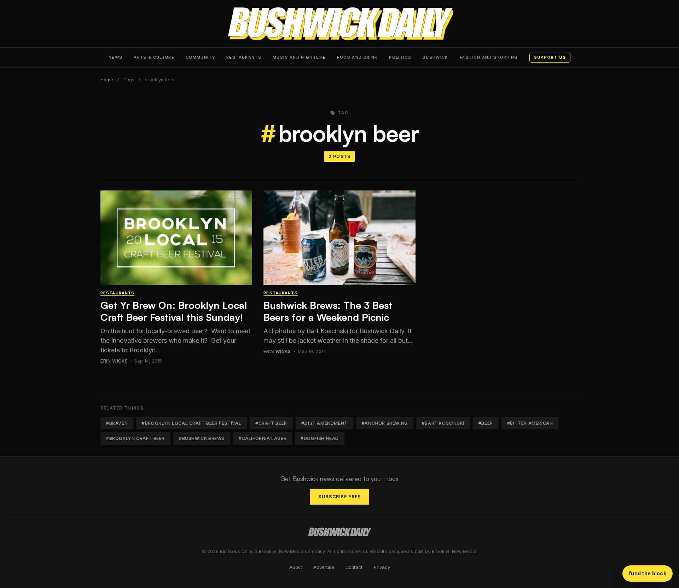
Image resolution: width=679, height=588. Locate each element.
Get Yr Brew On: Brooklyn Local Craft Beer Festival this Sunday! (173, 311)
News (115, 57)
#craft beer (271, 423)
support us (550, 57)
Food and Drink (357, 57)
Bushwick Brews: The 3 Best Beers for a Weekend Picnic (328, 311)
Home (106, 79)
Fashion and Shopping (489, 57)
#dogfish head (320, 438)
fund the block (647, 573)
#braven (117, 423)
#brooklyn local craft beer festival (191, 423)
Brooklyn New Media (454, 551)
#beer (485, 423)
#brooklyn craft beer (135, 438)
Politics (400, 57)
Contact (354, 567)
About (295, 567)
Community (200, 57)
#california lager (262, 438)
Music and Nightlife (299, 57)
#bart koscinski (443, 423)
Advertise (323, 567)
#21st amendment (324, 423)
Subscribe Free (339, 496)
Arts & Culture (154, 57)
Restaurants (243, 57)
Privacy (382, 567)
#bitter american (530, 423)
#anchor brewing (385, 423)
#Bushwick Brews (202, 438)
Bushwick (435, 57)
